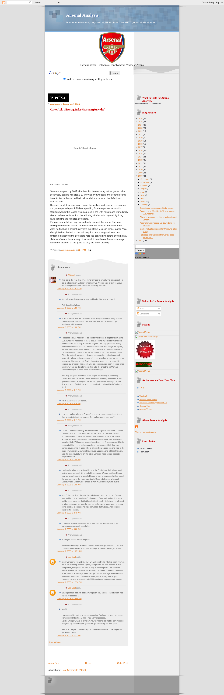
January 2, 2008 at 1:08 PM (68, 327)
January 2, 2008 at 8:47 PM (68, 420)
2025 (140, 122)
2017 (140, 147)
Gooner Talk (144, 406)
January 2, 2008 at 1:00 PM (68, 308)
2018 (140, 144)
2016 (140, 150)
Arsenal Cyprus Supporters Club (153, 403)
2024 (140, 125)
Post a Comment (56, 642)
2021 (140, 134)
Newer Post (53, 663)
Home (88, 663)
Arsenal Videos (145, 409)
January (144, 205)
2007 (140, 241)
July (143, 192)
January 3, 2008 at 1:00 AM (68, 460)
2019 (140, 141)
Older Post (122, 663)
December (145, 179)
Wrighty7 (71, 275)
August (144, 189)
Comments (144, 314)
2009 (140, 173)
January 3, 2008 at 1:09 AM (68, 485)
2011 (140, 166)
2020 (140, 138)
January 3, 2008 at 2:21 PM (68, 635)
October (144, 185)
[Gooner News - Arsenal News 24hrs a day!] (142, 332)
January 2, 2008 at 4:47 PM (68, 390)
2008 (140, 176)
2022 (140, 131)
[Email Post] (89, 250)
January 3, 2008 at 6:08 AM (68, 529)
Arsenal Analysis (82, 15)
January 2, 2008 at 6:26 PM (68, 403)
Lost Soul (72, 557)
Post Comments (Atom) (74, 670)
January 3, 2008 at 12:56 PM (69, 582)
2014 (140, 157)
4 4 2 (141, 388)
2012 (140, 163)
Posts (142, 308)
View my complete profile (145, 432)
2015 (140, 154)
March (143, 201)
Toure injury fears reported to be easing (156, 208)
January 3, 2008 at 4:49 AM (68, 513)
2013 (140, 160)
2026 (140, 118)
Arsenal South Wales (148, 399)
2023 (140, 128)
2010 (140, 170)
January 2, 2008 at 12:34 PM (69, 289)
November (145, 182)
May (143, 195)
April (143, 198)
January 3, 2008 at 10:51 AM (69, 551)
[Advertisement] (89, 87)
